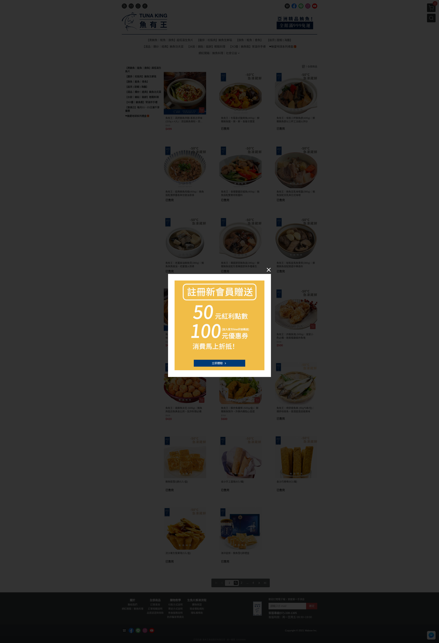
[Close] (268, 269)
